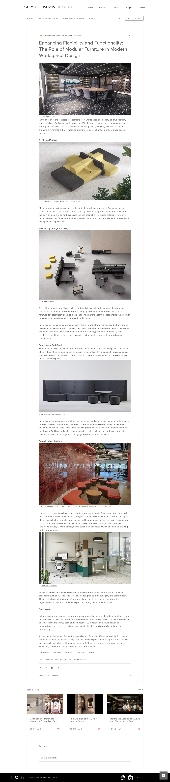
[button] (113, 6)
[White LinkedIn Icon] (22, 777)
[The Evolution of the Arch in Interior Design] (85, 704)
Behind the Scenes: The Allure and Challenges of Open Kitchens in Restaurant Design (125, 719)
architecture (57, 653)
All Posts (30, 18)
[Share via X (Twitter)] (46, 667)
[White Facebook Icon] (11, 777)
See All (140, 689)
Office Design (65, 659)
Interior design (45, 653)
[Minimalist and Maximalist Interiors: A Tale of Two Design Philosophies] (45, 704)
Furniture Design (79, 659)
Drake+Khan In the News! (73, 18)
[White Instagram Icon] (17, 777)
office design (68, 653)
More (91, 18)
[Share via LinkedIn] (52, 667)
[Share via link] (58, 667)
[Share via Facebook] (40, 667)
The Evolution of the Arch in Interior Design (83, 719)
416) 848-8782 (88, 777)
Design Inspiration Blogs (48, 18)
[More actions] (129, 35)
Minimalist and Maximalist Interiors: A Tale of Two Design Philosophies (44, 719)
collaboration (80, 653)
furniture (91, 653)
